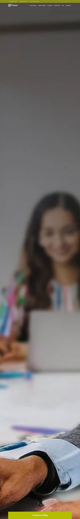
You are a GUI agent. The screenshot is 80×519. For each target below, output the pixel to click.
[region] (40, 259)
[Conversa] (13, 5)
